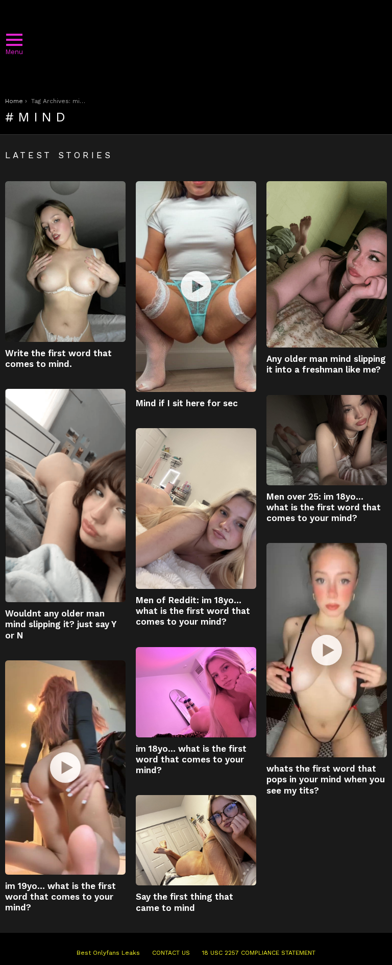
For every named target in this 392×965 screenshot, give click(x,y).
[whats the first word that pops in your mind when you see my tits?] (326, 650)
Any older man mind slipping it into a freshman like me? (326, 364)
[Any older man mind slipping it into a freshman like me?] (326, 264)
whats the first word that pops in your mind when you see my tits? (325, 779)
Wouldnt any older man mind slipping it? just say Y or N (60, 624)
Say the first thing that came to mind (184, 902)
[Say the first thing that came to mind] (196, 840)
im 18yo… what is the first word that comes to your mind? (191, 760)
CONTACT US (171, 952)
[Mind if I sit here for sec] (196, 286)
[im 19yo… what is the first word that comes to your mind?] (65, 767)
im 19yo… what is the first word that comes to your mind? (60, 897)
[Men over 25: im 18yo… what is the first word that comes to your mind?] (326, 440)
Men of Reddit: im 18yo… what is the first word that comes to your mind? (193, 611)
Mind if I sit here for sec (187, 403)
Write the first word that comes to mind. (58, 358)
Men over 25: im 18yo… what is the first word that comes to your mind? (323, 507)
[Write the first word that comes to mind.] (65, 261)
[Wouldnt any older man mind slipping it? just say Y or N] (65, 495)
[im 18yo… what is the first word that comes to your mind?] (196, 692)
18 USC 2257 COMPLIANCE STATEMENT (258, 952)
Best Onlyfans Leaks (108, 952)
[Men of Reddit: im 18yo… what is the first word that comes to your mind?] (196, 508)
